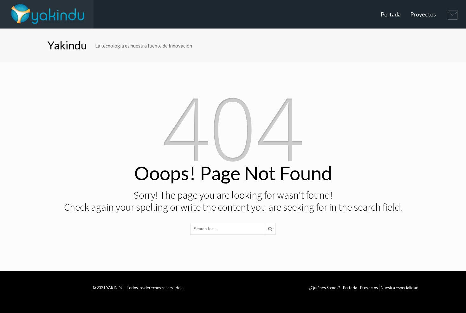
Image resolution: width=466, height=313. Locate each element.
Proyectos (423, 14)
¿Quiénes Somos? (324, 287)
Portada (391, 14)
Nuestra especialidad (399, 287)
